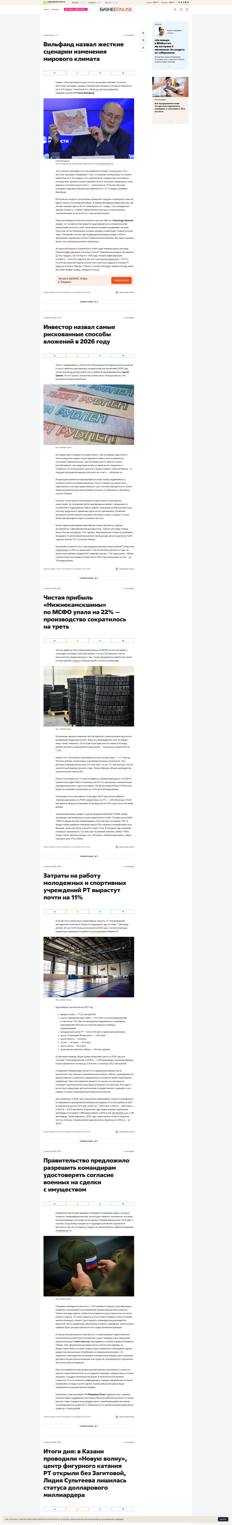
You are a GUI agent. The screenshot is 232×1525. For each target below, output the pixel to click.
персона (158, 24)
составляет (75, 532)
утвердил (88, 1401)
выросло (60, 266)
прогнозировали (90, 234)
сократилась (92, 800)
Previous (155, 66)
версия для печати (126, 292)
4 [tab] (170, 121)
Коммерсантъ (64, 1230)
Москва (165, 3)
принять (223, 1519)
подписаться (121, 280)
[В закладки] (143, 41)
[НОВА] (76, 10)
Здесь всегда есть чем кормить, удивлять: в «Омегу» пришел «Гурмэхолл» (154, 106)
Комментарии (89, 301)
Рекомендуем (180, 100)
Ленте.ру (94, 89)
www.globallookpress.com (104, 164)
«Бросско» (184, 33)
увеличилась (118, 1113)
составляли (101, 1102)
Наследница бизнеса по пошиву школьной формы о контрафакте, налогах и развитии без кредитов (181, 56)
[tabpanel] (154, 93)
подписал (110, 1394)
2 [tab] (168, 121)
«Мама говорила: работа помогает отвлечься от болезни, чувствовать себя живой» (183, 44)
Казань (46, 9)
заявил (59, 224)
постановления (98, 931)
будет (108, 266)
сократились (62, 550)
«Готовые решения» (156, 33)
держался (114, 259)
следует (76, 660)
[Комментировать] (143, 33)
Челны (149, 3)
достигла (121, 536)
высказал (75, 372)
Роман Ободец (154, 30)
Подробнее (119, 1519)
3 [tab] (171, 66)
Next (186, 66)
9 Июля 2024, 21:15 (51, 35)
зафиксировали (72, 252)
